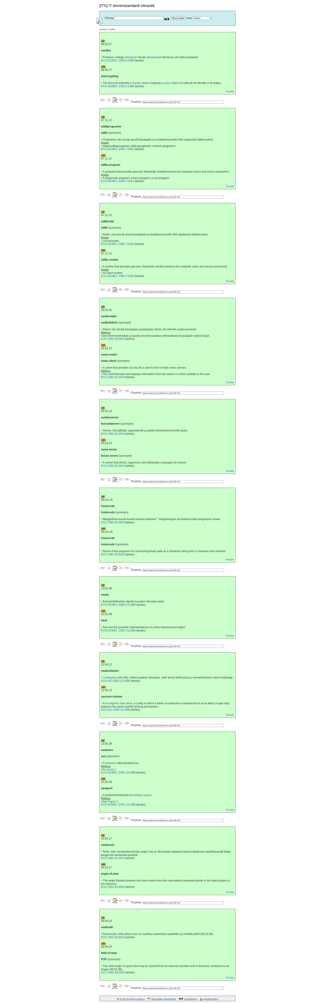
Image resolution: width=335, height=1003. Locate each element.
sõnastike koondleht (163, 999)
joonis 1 (111, 769)
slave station (172, 82)
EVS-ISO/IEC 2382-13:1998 (118, 604)
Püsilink (230, 91)
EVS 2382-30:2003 (113, 858)
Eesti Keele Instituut (132, 999)
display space (143, 795)
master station (141, 82)
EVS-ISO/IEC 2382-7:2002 (117, 149)
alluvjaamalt (153, 57)
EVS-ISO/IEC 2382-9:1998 (117, 60)
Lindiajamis (110, 677)
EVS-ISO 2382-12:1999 (115, 680)
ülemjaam (131, 57)
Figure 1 (113, 801)
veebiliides (190, 999)
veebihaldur (210, 999)
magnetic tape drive (120, 703)
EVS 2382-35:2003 (113, 338)
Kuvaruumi (109, 763)
